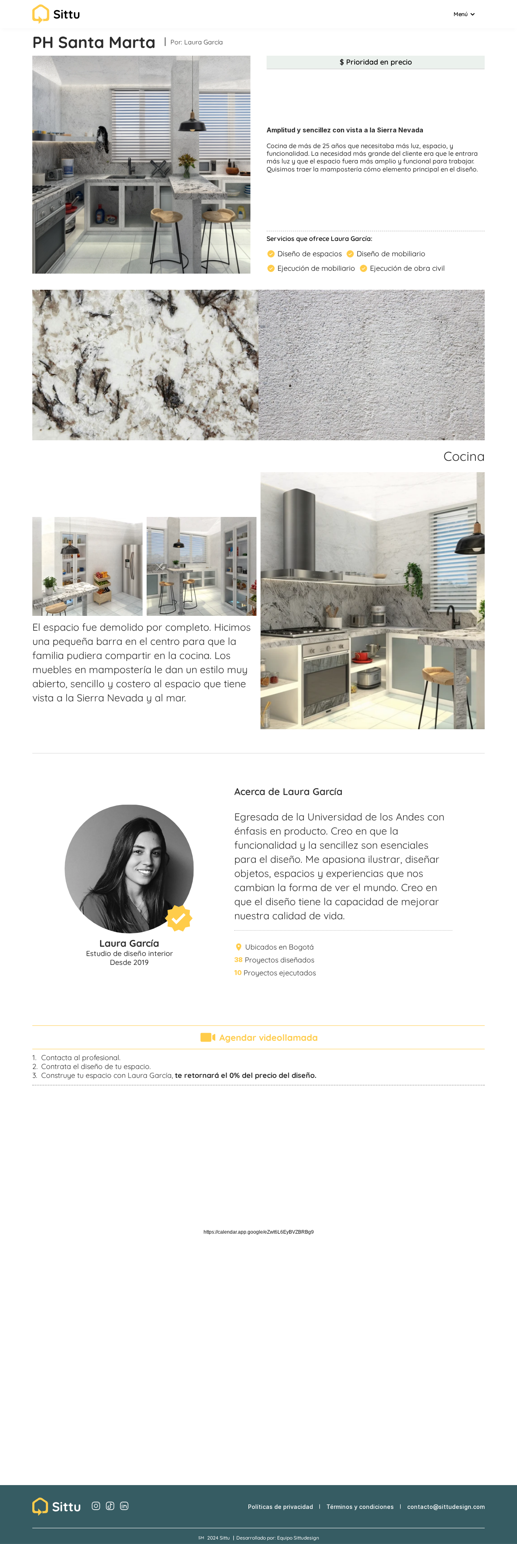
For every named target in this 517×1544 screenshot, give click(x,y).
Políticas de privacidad (280, 1506)
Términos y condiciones (360, 1506)
